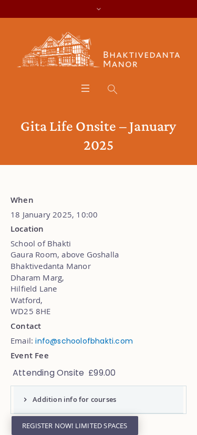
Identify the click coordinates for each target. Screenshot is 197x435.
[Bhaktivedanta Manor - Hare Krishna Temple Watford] (98, 52)
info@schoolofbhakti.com (84, 341)
